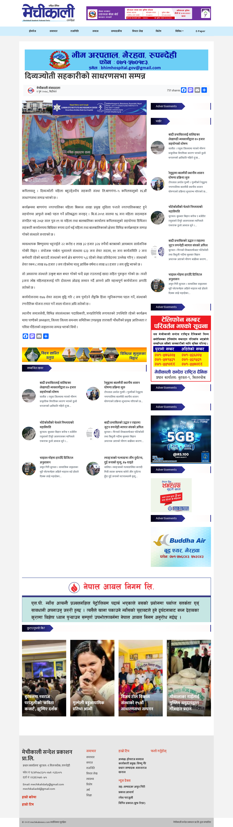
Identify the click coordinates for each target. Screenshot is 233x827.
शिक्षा (89, 795)
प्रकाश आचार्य (126, 792)
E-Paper (200, 31)
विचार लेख (137, 31)
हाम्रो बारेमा (29, 797)
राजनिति (74, 31)
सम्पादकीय (116, 31)
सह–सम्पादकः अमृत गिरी (132, 786)
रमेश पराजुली (126, 797)
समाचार (53, 31)
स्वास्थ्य (90, 779)
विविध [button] (178, 31)
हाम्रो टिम (28, 804)
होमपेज (32, 31)
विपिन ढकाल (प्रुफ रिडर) (132, 803)
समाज (95, 31)
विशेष (158, 31)
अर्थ (88, 790)
